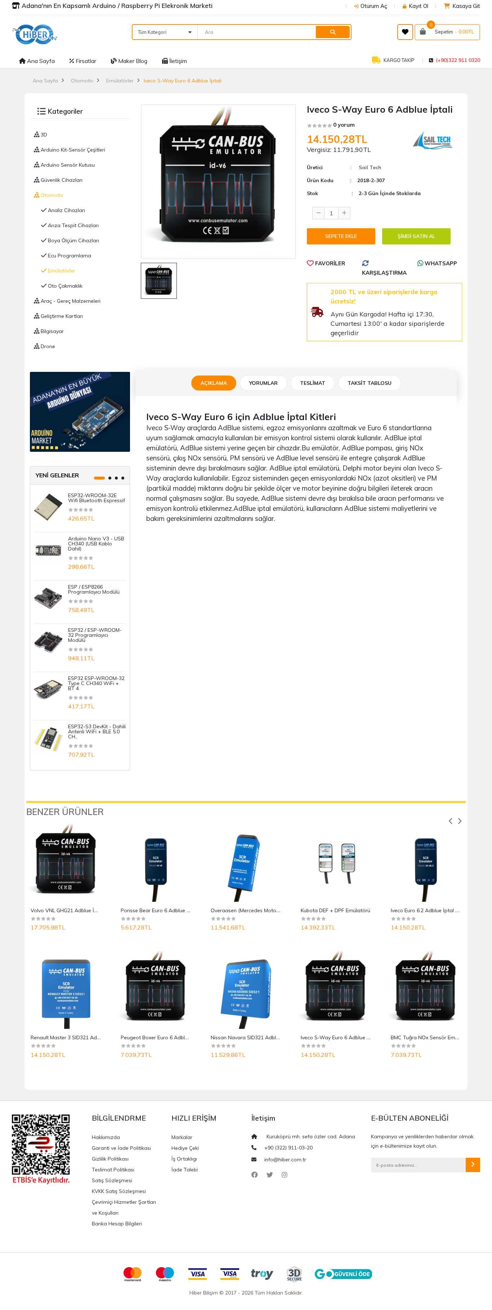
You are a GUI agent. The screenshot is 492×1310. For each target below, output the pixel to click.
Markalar (181, 1137)
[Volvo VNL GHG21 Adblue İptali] (66, 862)
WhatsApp (440, 263)
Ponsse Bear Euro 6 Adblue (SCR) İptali (167, 910)
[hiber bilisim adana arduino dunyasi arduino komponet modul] (80, 411)
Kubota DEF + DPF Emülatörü (335, 910)
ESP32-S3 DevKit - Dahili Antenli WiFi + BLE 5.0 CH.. (97, 731)
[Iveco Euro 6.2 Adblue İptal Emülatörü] (426, 862)
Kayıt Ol (418, 6)
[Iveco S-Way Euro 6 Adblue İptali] (336, 989)
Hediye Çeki (185, 1148)
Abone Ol (473, 1165)
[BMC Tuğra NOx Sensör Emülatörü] (426, 989)
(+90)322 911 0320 (458, 60)
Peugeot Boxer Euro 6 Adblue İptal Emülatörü (175, 1037)
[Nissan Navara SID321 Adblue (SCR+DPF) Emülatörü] (246, 989)
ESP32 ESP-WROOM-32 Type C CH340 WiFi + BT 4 (96, 683)
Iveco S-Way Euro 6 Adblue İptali (340, 1037)
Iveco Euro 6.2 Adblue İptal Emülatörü (435, 910)
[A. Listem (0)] (405, 32)
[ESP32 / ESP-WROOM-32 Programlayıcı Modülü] (48, 641)
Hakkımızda (106, 1137)
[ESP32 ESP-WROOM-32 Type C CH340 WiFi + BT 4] (48, 689)
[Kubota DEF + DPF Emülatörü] (336, 862)
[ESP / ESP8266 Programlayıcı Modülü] (48, 598)
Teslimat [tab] (312, 383)
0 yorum (344, 124)
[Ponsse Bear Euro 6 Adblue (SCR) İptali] (156, 862)
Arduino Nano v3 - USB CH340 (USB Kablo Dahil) (96, 543)
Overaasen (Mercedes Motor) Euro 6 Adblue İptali (269, 910)
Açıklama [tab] (214, 383)
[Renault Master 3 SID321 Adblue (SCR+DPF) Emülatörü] (66, 989)
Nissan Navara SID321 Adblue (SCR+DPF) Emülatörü (273, 1037)
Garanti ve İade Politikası (121, 1148)
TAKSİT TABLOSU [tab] (370, 383)
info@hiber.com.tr (285, 1159)
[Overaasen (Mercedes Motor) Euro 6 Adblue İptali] (246, 862)
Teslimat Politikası (113, 1169)
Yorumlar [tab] (263, 383)
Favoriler (329, 263)
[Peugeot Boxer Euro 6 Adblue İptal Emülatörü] (156, 989)
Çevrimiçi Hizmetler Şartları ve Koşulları (124, 1207)
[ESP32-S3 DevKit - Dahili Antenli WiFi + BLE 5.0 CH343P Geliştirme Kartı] (48, 738)
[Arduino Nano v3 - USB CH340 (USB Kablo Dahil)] (48, 550)
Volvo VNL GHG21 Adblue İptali (67, 910)
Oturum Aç (374, 6)
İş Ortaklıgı (184, 1159)
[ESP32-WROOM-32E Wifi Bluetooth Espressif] (48, 507)
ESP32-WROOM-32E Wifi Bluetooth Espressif (96, 498)
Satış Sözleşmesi (112, 1180)
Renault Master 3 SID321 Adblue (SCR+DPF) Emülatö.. (94, 1037)
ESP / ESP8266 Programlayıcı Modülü (94, 589)
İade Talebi (184, 1169)
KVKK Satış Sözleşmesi (119, 1191)
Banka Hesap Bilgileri (117, 1223)
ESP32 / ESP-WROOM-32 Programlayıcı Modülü (95, 635)
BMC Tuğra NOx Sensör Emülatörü (431, 1037)
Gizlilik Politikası (110, 1159)
